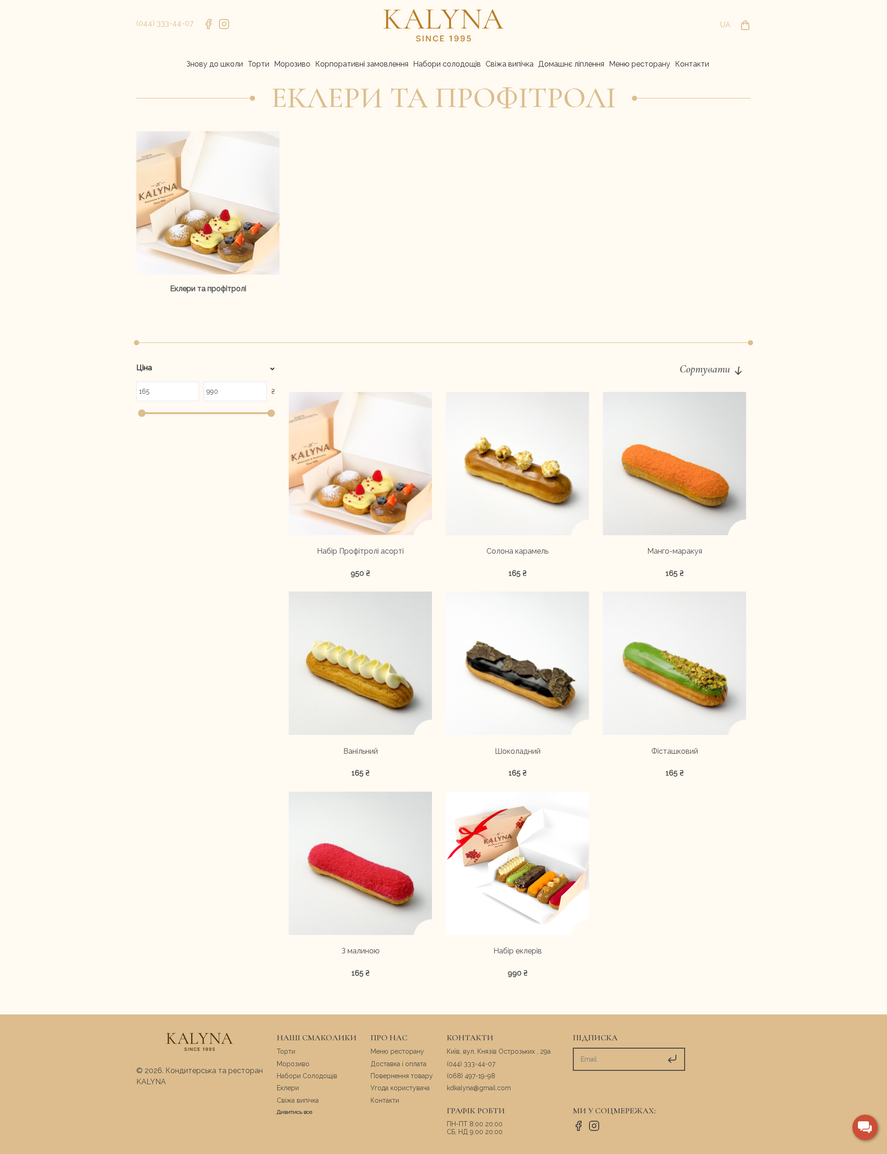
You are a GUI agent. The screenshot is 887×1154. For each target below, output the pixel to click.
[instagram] (224, 25)
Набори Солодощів (307, 1076)
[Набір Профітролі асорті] (360, 465)
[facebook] (208, 25)
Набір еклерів (517, 951)
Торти (286, 1051)
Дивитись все (294, 1112)
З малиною (360, 951)
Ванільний (360, 751)
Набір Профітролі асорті (360, 551)
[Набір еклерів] (517, 865)
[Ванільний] (360, 665)
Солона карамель (517, 551)
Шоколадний (518, 751)
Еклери (288, 1088)
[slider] (142, 413)
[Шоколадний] (517, 665)
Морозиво (293, 1064)
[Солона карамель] (517, 465)
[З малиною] (360, 865)
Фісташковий (674, 751)
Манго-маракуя (674, 551)
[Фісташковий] (674, 665)
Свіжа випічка (298, 1100)
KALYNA (151, 1081)
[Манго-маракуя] (674, 465)
